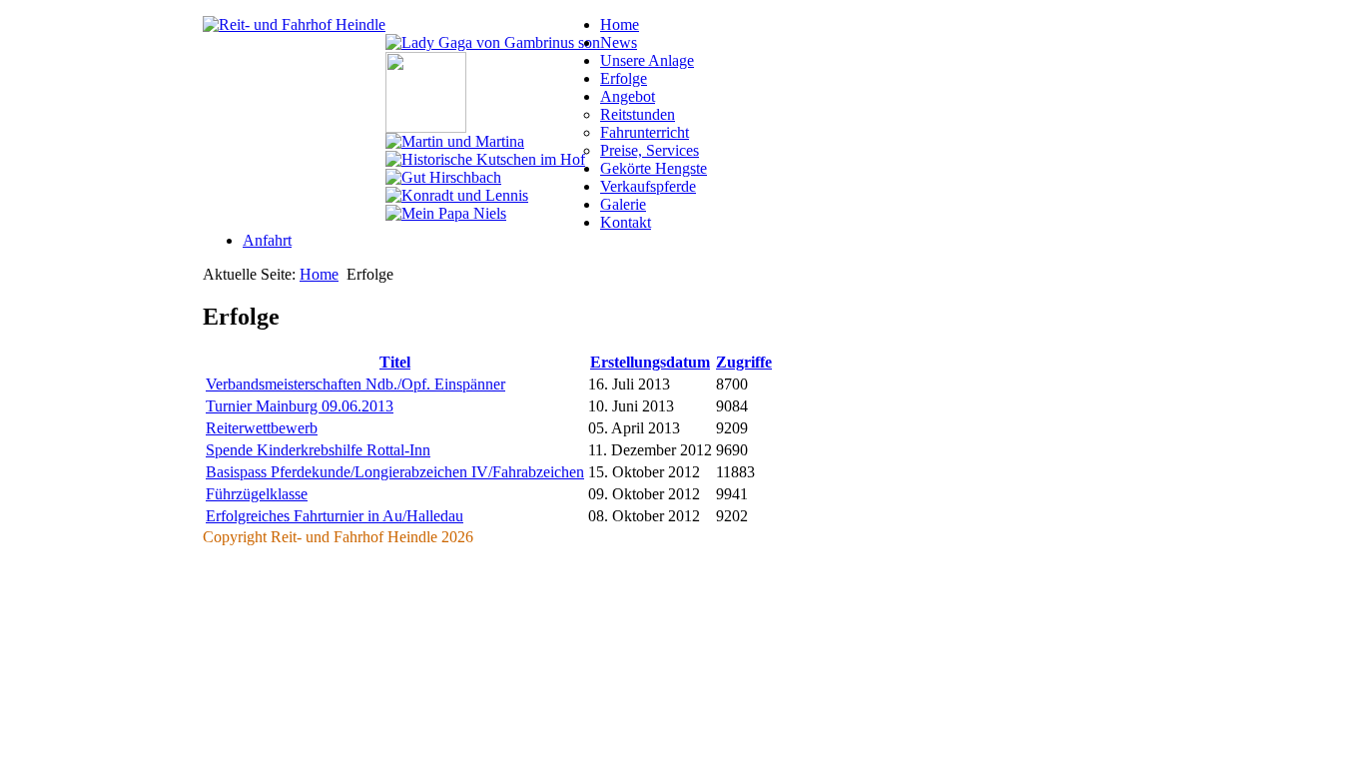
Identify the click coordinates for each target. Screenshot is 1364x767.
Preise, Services (649, 150)
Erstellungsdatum (650, 362)
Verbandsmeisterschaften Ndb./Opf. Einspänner (355, 384)
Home (619, 24)
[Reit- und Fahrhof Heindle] (294, 24)
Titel (394, 362)
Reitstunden (637, 114)
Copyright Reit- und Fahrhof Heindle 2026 (338, 536)
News (618, 42)
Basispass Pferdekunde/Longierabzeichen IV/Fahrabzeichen (395, 471)
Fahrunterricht (644, 132)
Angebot (627, 96)
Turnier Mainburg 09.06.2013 (299, 405)
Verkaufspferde (648, 186)
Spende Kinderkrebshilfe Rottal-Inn (318, 449)
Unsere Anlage (647, 60)
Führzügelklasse (257, 493)
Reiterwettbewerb (262, 427)
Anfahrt (267, 240)
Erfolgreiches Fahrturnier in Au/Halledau (334, 515)
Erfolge (623, 78)
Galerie (623, 204)
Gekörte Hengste (653, 168)
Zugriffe (744, 362)
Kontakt (625, 222)
